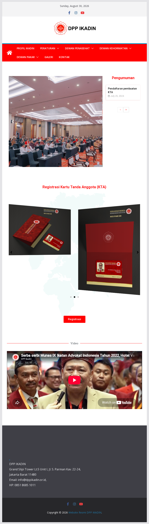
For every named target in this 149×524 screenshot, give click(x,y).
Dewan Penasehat (77, 48)
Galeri (49, 57)
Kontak (64, 57)
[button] (57, 48)
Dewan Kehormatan (114, 48)
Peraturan (47, 48)
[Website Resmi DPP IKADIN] (9, 52)
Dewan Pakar (26, 57)
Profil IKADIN (25, 48)
